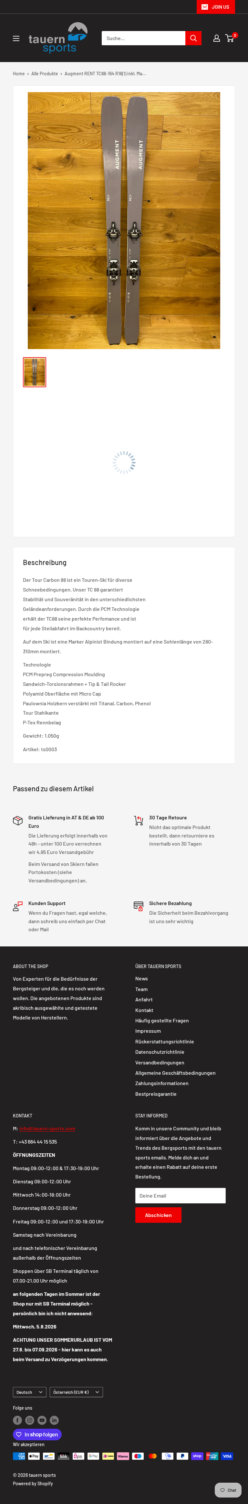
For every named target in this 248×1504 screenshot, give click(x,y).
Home (19, 73)
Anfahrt (144, 999)
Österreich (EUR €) (70, 1392)
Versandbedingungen (159, 1062)
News (141, 978)
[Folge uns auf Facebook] (17, 1420)
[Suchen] (193, 38)
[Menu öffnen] (16, 38)
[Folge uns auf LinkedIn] (54, 1420)
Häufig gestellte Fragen (162, 1020)
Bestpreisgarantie (156, 1094)
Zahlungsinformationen (162, 1083)
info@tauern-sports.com (47, 1128)
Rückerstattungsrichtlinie (164, 1041)
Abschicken (158, 1215)
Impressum (148, 1031)
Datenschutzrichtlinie (159, 1052)
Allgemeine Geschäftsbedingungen (175, 1073)
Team (141, 989)
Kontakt (144, 1010)
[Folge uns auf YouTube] (41, 1420)
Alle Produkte (44, 73)
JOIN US (220, 7)
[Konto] (216, 38)
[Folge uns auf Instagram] (29, 1420)
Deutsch (24, 1392)
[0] (230, 38)
